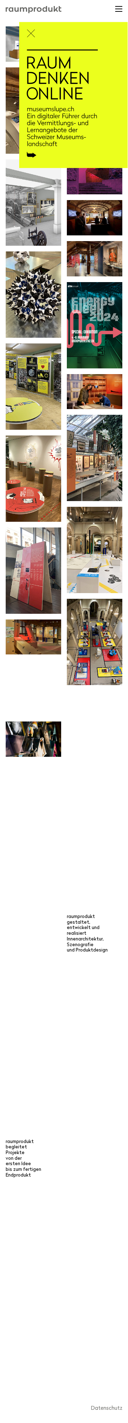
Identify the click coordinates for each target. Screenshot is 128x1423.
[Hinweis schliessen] (32, 31)
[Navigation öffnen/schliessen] (118, 11)
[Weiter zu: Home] (73, 108)
